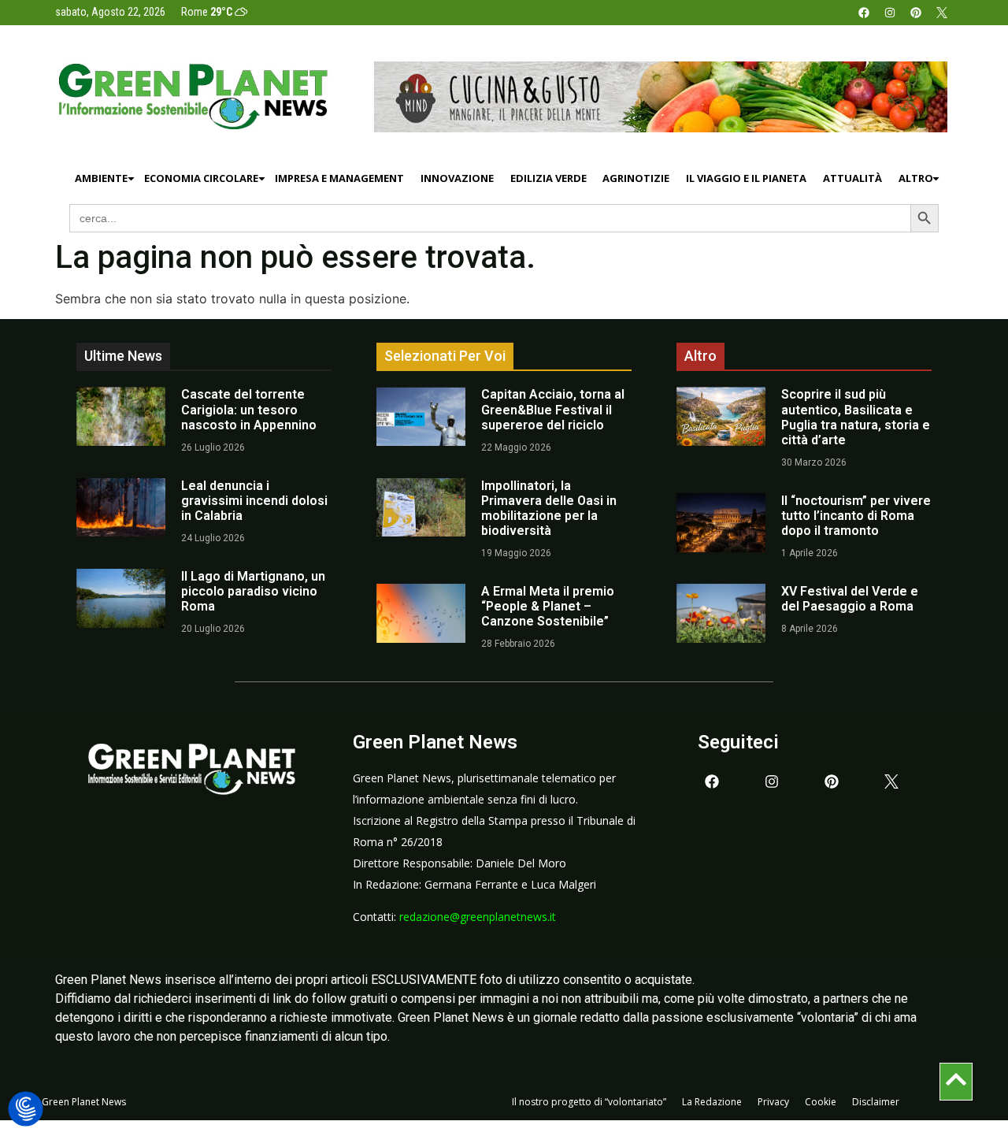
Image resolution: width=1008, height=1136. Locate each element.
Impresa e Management (339, 178)
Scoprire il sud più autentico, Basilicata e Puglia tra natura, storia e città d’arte (855, 417)
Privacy (773, 1101)
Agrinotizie (635, 178)
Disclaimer (875, 1101)
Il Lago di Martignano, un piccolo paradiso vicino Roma (253, 591)
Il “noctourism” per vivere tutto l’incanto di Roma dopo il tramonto (856, 515)
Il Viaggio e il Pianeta (746, 178)
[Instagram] (890, 13)
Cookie (820, 1101)
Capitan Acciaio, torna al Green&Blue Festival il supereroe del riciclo (552, 409)
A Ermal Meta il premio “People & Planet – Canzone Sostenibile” (547, 606)
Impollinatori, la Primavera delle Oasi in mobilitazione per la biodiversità (549, 508)
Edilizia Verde (548, 178)
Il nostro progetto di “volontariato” (589, 1101)
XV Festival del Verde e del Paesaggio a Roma (849, 599)
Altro (916, 178)
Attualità (852, 178)
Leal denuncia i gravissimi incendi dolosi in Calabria (254, 500)
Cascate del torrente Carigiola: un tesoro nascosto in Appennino (249, 409)
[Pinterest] (916, 13)
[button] (25, 1109)
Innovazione (457, 178)
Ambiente (101, 178)
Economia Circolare (201, 178)
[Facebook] (864, 13)
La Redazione (712, 1101)
